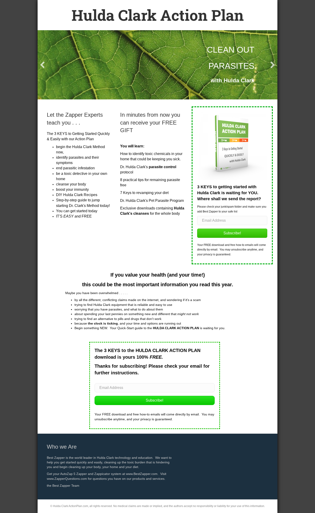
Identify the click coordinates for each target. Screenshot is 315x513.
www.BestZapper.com (142, 474)
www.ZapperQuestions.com (67, 478)
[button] (42, 65)
